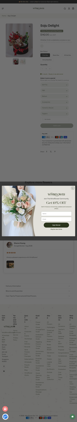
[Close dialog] (72, 188)
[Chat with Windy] (72, 416)
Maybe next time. (56, 229)
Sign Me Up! (56, 225)
